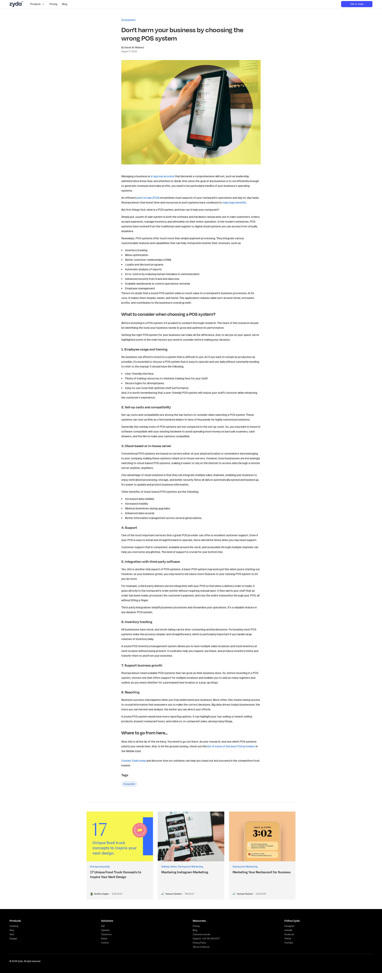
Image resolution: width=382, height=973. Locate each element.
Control (105, 942)
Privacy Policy (199, 942)
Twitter (287, 938)
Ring (12, 930)
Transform (106, 934)
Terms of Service (201, 947)
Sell (103, 926)
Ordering (14, 926)
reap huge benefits (234, 202)
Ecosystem (129, 784)
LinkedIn (288, 930)
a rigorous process (162, 176)
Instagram (289, 926)
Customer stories (201, 934)
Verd (12, 934)
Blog (64, 4)
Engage (13, 938)
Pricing (53, 4)
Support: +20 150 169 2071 (206, 938)
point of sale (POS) (147, 198)
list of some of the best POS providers (231, 746)
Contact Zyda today (133, 761)
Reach (104, 938)
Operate (105, 930)
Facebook (289, 934)
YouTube (288, 942)
